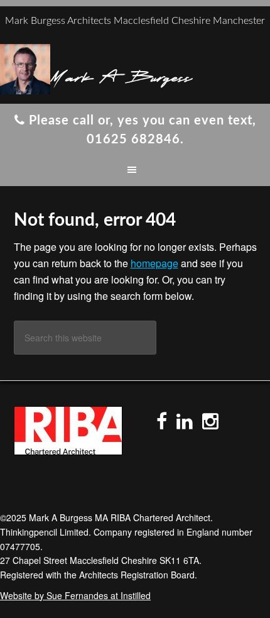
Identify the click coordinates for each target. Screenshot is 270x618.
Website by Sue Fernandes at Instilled (75, 595)
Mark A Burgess (121, 75)
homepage (154, 263)
